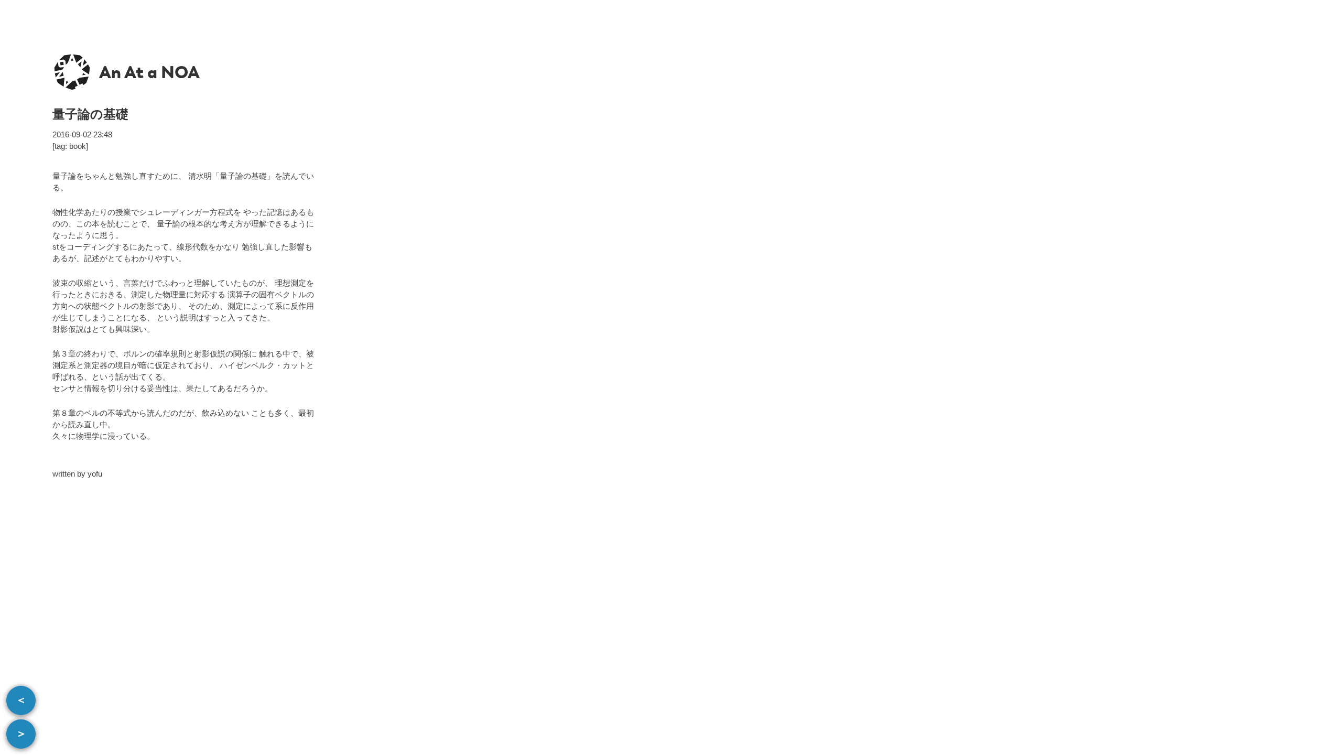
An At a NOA (149, 72)
